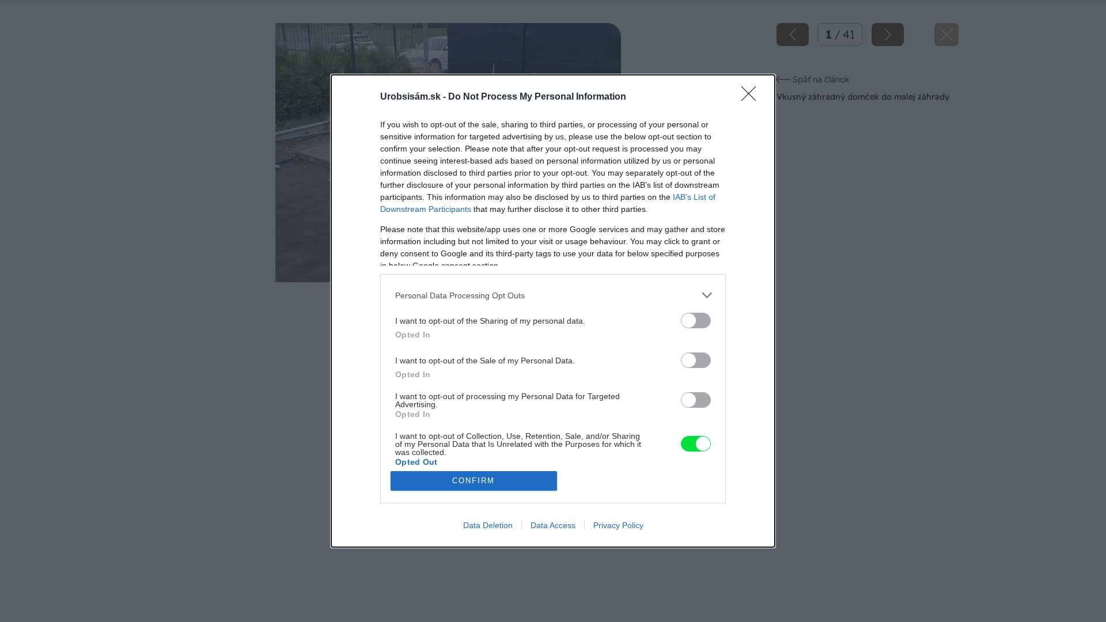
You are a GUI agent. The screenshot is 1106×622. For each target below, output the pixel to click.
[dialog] (553, 311)
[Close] (752, 97)
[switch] (696, 320)
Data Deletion (488, 525)
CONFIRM (473, 480)
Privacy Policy (618, 525)
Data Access (553, 525)
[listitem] (553, 295)
